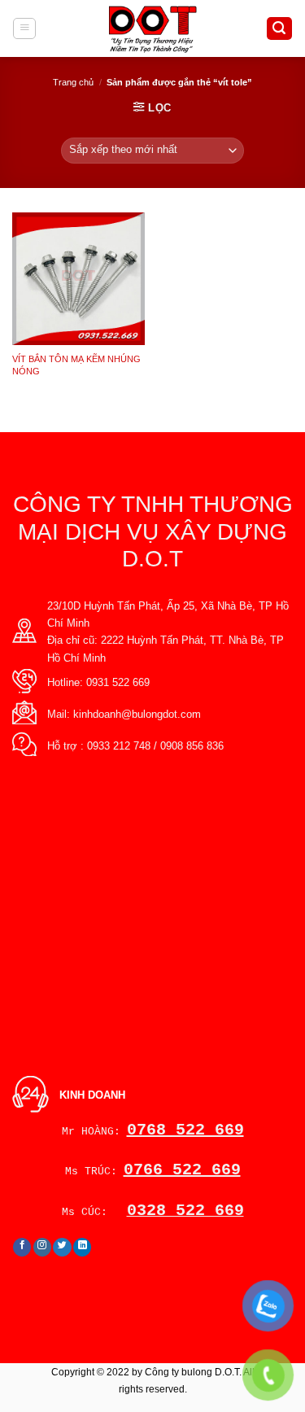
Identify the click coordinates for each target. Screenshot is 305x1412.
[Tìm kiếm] (279, 28)
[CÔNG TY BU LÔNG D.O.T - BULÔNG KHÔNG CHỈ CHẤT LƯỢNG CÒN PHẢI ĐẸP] (152, 28)
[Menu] (24, 29)
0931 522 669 (118, 682)
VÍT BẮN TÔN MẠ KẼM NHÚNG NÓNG (76, 365)
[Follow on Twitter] (62, 1247)
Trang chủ (73, 82)
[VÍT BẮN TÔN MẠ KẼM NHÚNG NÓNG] (78, 278)
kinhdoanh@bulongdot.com (137, 714)
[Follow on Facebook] (22, 1247)
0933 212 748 (118, 746)
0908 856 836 (192, 746)
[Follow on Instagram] (42, 1247)
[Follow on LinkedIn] (82, 1247)
